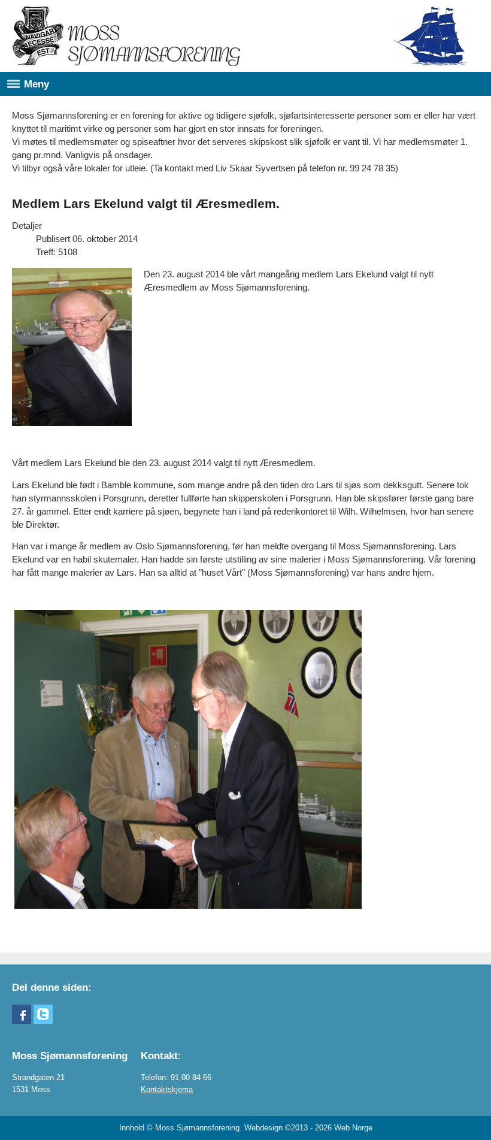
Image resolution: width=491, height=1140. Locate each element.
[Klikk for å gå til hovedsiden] (126, 36)
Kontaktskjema (167, 1089)
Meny (36, 84)
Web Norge (353, 1127)
